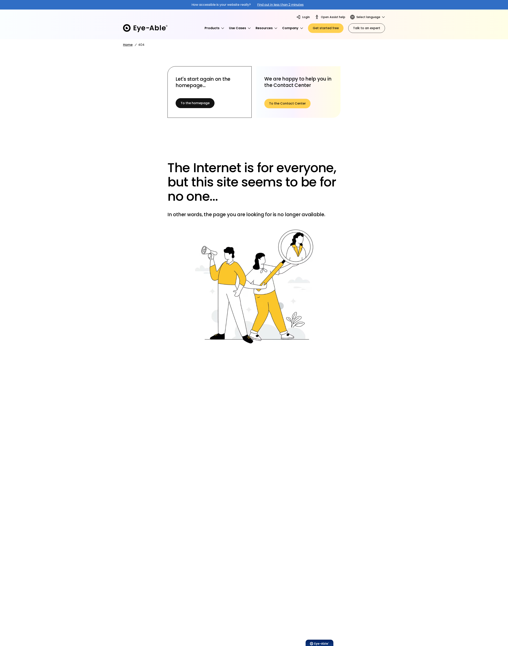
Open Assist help (333, 17)
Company (290, 28)
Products (212, 28)
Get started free (326, 28)
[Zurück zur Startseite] (145, 28)
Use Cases (237, 28)
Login (306, 17)
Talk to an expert (366, 28)
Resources (264, 28)
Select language (368, 17)
